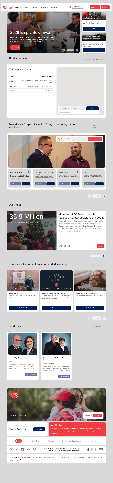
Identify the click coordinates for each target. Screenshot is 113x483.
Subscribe (39, 429)
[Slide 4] (71, 50)
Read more (30, 374)
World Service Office (67, 457)
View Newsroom (98, 265)
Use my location (64, 112)
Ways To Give (34, 441)
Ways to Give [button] (43, 7)
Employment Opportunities (72, 441)
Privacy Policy (50, 450)
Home (10, 7)
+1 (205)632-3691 (46, 76)
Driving (36, 86)
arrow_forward (104, 318)
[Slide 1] (67, 50)
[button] (89, 196)
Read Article (23, 308)
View (94, 50)
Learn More (26, 183)
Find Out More (94, 28)
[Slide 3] (70, 50)
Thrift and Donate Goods (46, 457)
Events (35, 7)
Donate (104, 7)
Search (92, 108)
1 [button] (95, 196)
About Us (50, 441)
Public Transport (47, 86)
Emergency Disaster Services (90, 457)
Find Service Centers (77, 8)
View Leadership (98, 326)
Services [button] (17, 7)
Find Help (93, 7)
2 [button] (98, 196)
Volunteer (93, 441)
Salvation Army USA (27, 457)
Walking (30, 86)
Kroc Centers (16, 460)
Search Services (95, 139)
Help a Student (16, 47)
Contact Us (54, 7)
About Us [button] (26, 7)
